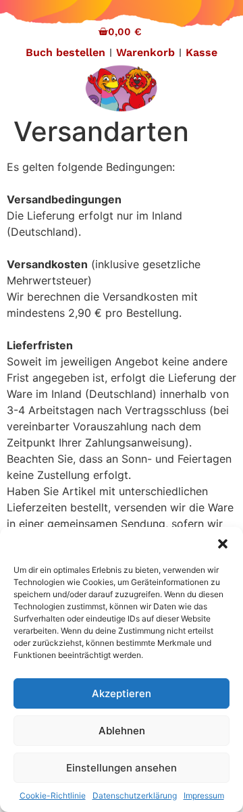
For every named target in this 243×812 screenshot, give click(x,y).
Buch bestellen (65, 52)
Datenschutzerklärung (134, 795)
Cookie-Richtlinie (53, 795)
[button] (223, 544)
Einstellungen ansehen (121, 767)
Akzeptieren (121, 693)
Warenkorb (145, 52)
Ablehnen (122, 730)
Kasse (201, 52)
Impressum (204, 795)
